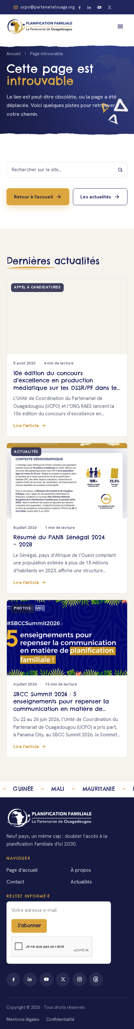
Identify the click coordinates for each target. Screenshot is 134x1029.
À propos (81, 870)
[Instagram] (79, 979)
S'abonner (29, 926)
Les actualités (95, 196)
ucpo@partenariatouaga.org (47, 7)
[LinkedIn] (89, 7)
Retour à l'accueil (33, 196)
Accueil (13, 53)
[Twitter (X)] (109, 7)
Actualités (81, 882)
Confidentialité (60, 1019)
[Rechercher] (120, 169)
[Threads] (96, 979)
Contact (15, 882)
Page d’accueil (22, 870)
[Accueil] (67, 818)
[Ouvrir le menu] (120, 26)
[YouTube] (99, 7)
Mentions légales (23, 1019)
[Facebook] (79, 7)
